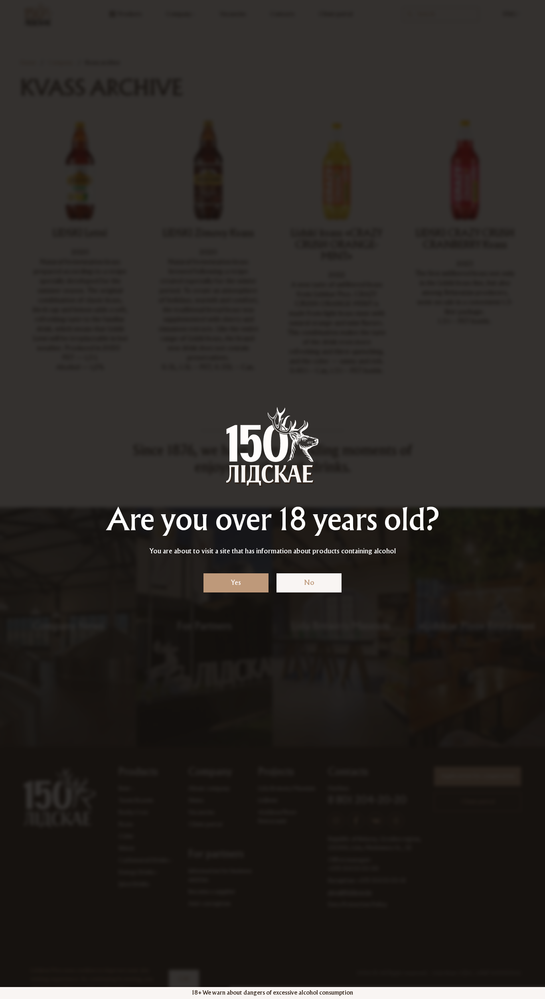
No (309, 583)
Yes (236, 583)
